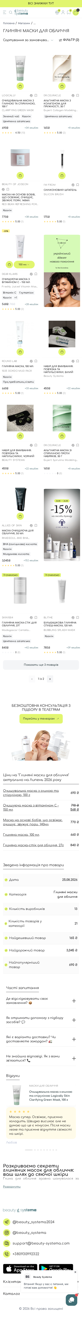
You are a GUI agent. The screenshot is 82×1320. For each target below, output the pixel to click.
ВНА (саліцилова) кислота (20, 544)
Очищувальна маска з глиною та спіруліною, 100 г (31, 793)
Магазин (24, 23)
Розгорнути (12, 1186)
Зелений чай (11, 116)
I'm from (49, 185)
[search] (10, 12)
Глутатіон (26, 292)
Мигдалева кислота (16, 554)
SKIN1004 (7, 617)
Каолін (26, 116)
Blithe (48, 617)
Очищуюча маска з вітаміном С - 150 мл (31, 807)
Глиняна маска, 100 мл (21, 835)
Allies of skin (12, 525)
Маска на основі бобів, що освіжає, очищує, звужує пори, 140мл (33, 822)
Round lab (9, 361)
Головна (8, 23)
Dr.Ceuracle (52, 95)
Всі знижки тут (41, 3)
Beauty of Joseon (15, 184)
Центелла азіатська (16, 121)
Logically (9, 95)
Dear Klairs (10, 274)
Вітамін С (9, 292)
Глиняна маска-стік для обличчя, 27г (33, 845)
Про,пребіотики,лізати (18, 382)
